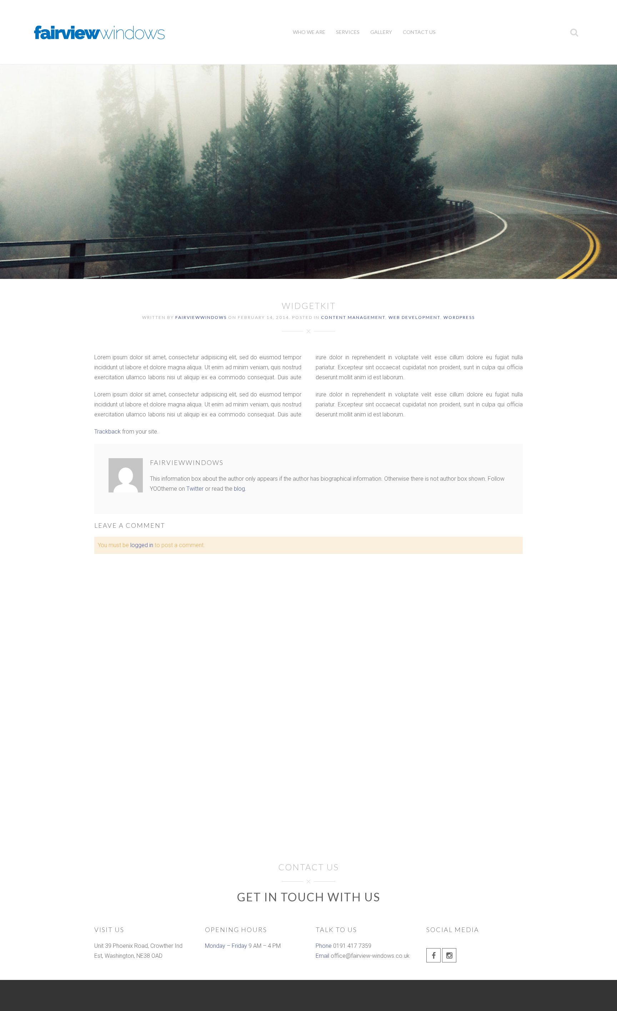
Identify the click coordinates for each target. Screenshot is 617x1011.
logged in (141, 545)
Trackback (107, 431)
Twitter (195, 488)
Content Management (353, 317)
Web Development (414, 317)
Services (348, 32)
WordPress (459, 317)
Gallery (381, 32)
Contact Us (419, 32)
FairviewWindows (201, 317)
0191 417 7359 (352, 945)
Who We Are (309, 32)
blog (239, 488)
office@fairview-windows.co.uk (370, 955)
